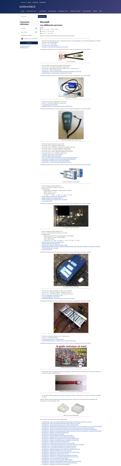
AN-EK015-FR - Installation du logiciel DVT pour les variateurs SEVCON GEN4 (60, 438)
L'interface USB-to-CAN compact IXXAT (51, 156)
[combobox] (29, 16)
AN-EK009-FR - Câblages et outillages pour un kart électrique (57, 450)
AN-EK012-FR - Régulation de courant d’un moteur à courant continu (58, 443)
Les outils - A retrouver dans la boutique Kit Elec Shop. (55, 47)
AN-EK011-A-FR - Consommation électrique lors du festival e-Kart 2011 (59, 447)
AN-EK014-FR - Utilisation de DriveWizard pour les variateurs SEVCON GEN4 (60, 440)
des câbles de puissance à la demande (61, 371)
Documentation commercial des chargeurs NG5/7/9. (54, 196)
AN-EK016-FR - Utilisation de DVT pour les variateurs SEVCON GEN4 (58, 437)
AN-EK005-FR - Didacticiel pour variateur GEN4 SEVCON (55, 160)
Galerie (95, 11)
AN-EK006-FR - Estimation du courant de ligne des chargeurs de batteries (59, 455)
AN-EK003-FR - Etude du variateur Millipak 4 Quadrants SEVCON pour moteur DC (61, 71)
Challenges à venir (63, 11)
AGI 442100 (77, 40)
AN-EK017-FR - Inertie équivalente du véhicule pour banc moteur (57, 435)
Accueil (22, 11)
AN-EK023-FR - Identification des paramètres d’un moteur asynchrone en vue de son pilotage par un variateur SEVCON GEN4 (72, 426)
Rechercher (43, 16)
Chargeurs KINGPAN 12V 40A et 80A (50, 297)
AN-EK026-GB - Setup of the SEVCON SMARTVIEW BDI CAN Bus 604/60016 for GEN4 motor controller (67, 422)
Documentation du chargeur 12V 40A (54, 295)
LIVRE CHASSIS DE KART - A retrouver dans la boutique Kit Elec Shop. (59, 340)
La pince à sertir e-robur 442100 (50, 45)
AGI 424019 (91, 40)
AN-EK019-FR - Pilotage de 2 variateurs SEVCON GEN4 (55, 432)
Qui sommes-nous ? (32, 11)
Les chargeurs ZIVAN (47, 201)
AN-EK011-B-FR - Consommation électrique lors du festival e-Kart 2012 (59, 446)
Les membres (42, 11)
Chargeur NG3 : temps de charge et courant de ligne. (54, 245)
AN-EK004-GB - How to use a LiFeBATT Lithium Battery (55, 458)
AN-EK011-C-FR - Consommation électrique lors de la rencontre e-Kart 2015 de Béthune (63, 444)
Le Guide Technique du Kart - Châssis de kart (53, 339)
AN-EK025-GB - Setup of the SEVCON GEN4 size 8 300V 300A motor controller (61, 423)
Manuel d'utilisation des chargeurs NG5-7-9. (52, 198)
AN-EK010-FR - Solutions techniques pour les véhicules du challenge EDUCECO (61, 449)
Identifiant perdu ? (24, 47)
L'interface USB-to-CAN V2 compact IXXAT (52, 154)
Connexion (29, 42)
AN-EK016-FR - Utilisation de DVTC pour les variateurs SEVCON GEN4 (59, 159)
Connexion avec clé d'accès (30, 38)
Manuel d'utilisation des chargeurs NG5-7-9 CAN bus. (55, 199)
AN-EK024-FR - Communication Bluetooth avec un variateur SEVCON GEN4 (60, 425)
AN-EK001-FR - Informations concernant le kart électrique (56, 464)
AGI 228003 (55, 42)
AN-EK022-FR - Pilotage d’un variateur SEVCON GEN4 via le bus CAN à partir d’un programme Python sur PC (68, 428)
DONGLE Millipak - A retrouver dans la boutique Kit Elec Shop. (57, 73)
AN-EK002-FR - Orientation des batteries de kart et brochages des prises (59, 462)
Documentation (52, 11)
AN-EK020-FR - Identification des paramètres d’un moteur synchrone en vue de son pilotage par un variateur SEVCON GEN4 (72, 431)
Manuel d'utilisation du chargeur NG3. (51, 243)
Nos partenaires (87, 11)
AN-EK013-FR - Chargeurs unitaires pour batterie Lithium (55, 441)
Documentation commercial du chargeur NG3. (53, 242)
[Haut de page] (119, 463)
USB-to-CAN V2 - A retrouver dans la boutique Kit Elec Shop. (56, 162)
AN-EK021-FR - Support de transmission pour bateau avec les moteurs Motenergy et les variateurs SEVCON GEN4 (69, 429)
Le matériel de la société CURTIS (50, 104)
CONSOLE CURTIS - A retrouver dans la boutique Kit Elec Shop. (57, 106)
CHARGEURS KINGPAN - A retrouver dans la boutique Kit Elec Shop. (58, 298)
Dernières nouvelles (75, 11)
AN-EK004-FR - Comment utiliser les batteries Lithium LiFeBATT (57, 459)
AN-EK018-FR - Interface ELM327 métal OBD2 (53, 434)
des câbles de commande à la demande (61, 395)
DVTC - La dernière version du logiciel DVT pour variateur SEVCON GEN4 (59, 157)
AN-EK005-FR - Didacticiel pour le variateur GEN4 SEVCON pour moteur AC (60, 456)
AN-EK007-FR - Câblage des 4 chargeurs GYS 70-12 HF (55, 453)
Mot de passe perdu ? (25, 46)
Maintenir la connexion (26, 35)
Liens (100, 11)
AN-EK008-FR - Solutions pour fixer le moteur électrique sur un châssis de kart (61, 452)
